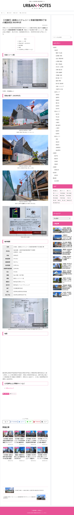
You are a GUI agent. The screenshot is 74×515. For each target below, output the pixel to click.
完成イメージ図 (22, 41)
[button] (44, 421)
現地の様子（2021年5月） (25, 43)
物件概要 (21, 45)
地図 (20, 47)
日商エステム (9, 388)
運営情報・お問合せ (37, 510)
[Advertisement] (15, 406)
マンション (13, 393)
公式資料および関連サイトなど (26, 49)
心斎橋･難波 (6, 393)
